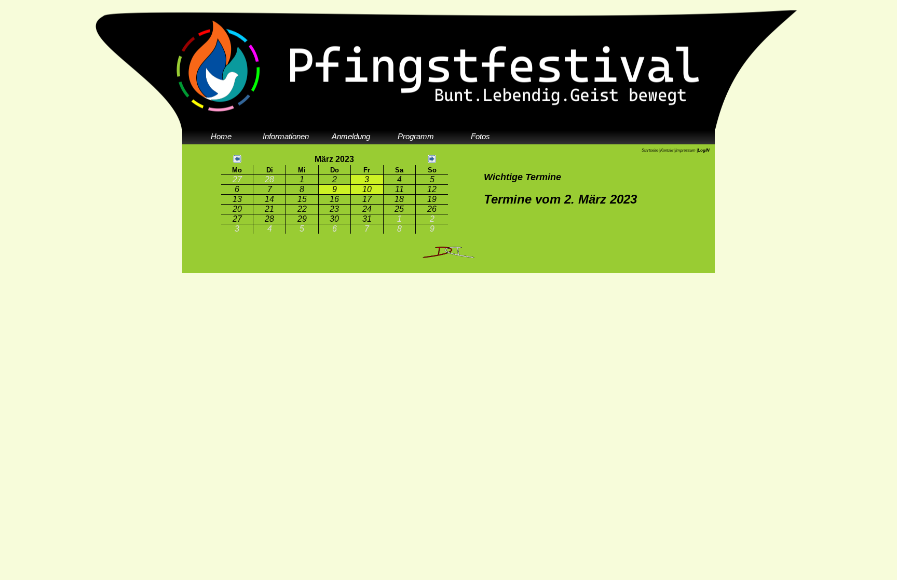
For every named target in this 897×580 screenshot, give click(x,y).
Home (221, 136)
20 (237, 209)
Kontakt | (667, 150)
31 (367, 218)
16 (334, 199)
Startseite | (651, 150)
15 (302, 199)
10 (367, 189)
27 (237, 179)
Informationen (286, 136)
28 (269, 179)
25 (399, 209)
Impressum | (686, 150)
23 (334, 209)
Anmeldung (351, 136)
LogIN (704, 150)
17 (367, 199)
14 (269, 199)
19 (432, 199)
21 (269, 209)
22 (302, 209)
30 (334, 218)
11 (399, 189)
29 (302, 218)
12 (432, 189)
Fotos (480, 136)
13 (237, 199)
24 (367, 209)
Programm (416, 136)
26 (432, 209)
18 (399, 199)
